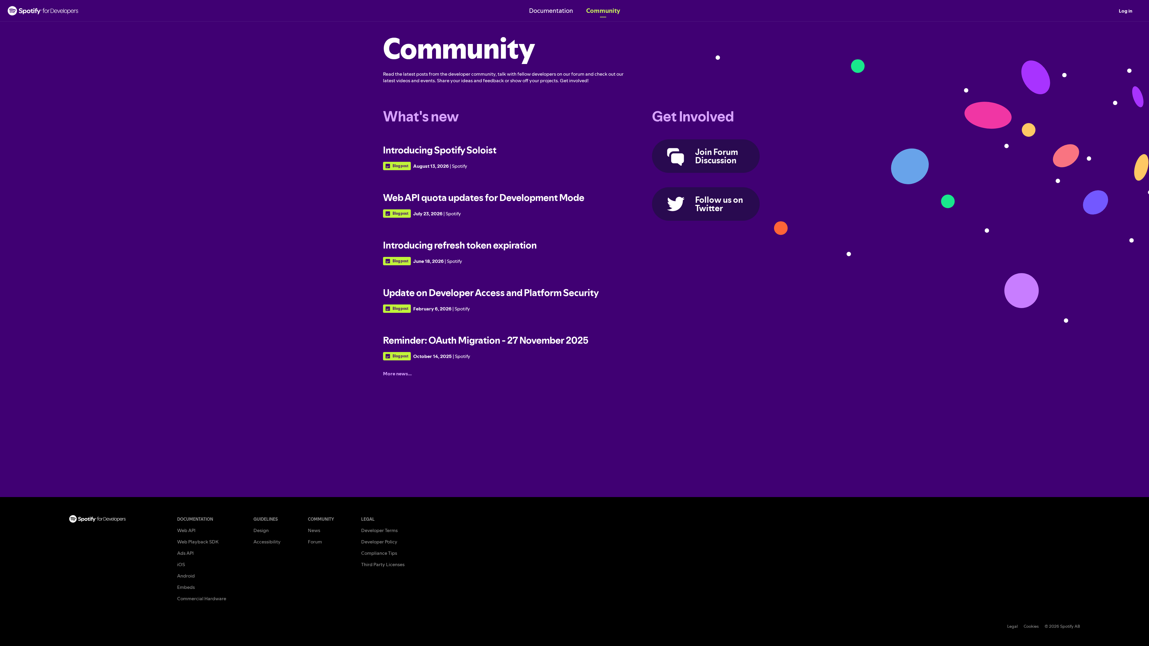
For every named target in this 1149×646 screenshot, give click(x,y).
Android (186, 575)
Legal (1012, 626)
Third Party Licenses (383, 564)
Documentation (551, 10)
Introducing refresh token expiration (460, 245)
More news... (397, 373)
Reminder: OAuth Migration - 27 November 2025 (485, 340)
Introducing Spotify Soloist (439, 150)
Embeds (186, 587)
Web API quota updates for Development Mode (483, 197)
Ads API (185, 553)
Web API (186, 530)
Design (261, 530)
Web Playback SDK (197, 541)
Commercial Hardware (201, 598)
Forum (315, 541)
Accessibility (267, 541)
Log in (1125, 10)
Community (603, 10)
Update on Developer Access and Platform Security (491, 292)
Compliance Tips (379, 553)
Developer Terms (379, 530)
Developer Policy (379, 541)
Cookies (1031, 626)
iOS (181, 564)
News (314, 530)
